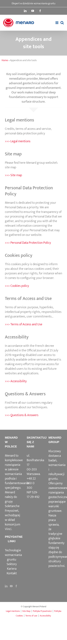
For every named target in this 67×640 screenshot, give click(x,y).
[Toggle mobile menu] (57, 22)
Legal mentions (13, 611)
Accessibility (45, 616)
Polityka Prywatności (42, 611)
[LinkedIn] (6, 586)
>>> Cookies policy (17, 286)
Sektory (12, 564)
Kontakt (12, 573)
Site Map (26, 611)
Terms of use (31, 616)
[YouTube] (11, 586)
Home (5, 60)
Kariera (11, 568)
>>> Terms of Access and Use (23, 324)
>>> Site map (13, 175)
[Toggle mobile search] (62, 22)
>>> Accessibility (16, 381)
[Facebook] (16, 586)
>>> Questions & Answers (21, 415)
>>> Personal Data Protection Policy (28, 243)
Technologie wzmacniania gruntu (13, 555)
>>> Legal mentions (17, 141)
